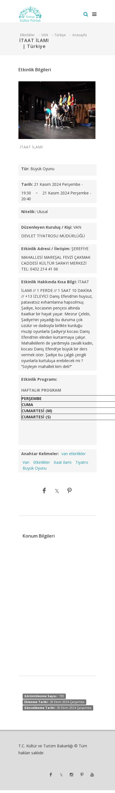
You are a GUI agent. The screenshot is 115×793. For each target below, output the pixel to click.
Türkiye (60, 35)
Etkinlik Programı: (39, 379)
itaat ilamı (62, 462)
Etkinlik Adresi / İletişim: (45, 248)
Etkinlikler (27, 35)
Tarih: (27, 184)
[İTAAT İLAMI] (57, 110)
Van (26, 462)
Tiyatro (81, 462)
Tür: (25, 168)
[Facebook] (44, 490)
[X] (57, 490)
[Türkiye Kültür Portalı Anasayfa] (30, 14)
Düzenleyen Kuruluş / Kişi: (46, 227)
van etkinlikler (73, 453)
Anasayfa (79, 35)
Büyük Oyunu (35, 468)
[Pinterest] (69, 490)
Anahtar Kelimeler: (40, 453)
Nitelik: (28, 211)
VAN (44, 35)
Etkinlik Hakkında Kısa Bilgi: (49, 281)
